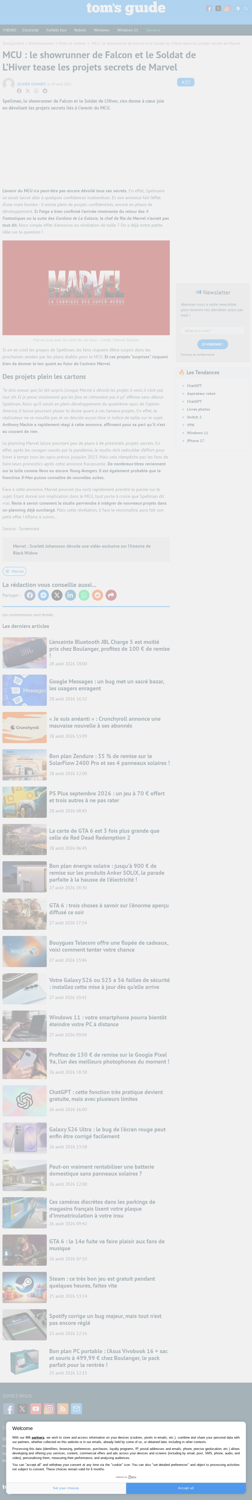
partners (38, 1437)
